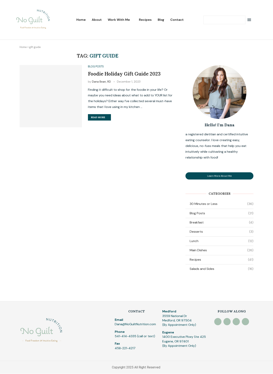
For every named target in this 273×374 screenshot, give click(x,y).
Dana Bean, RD (101, 81)
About (97, 20)
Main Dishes (221, 250)
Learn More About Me (219, 176)
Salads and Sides (221, 269)
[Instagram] (217, 321)
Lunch (221, 241)
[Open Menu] (249, 20)
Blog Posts (221, 213)
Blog (161, 20)
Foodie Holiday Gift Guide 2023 (124, 74)
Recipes (145, 20)
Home (81, 20)
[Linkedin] (245, 321)
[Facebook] (236, 321)
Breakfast (221, 222)
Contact (177, 20)
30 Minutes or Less (221, 204)
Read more (98, 117)
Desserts (221, 231)
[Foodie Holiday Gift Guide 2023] (51, 96)
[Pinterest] (227, 321)
